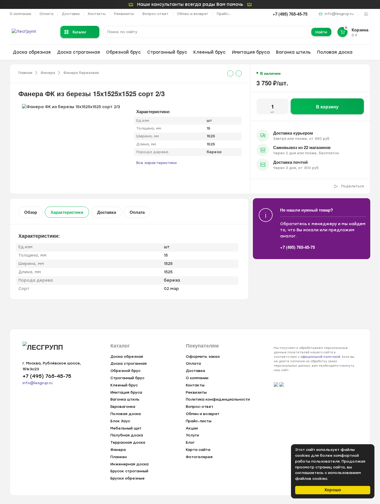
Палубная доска (126, 435)
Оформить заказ (203, 356)
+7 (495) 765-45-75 (290, 14)
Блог (190, 442)
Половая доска (334, 52)
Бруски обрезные (127, 478)
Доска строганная (78, 52)
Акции (192, 428)
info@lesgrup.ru (339, 14)
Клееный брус (209, 52)
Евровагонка (122, 406)
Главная (25, 73)
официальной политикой (320, 357)
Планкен (118, 457)
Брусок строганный (129, 471)
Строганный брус (167, 52)
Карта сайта (198, 450)
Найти (321, 32)
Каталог (79, 31)
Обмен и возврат (192, 14)
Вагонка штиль (293, 52)
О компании (20, 14)
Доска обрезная (32, 52)
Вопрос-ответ (155, 14)
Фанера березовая (81, 73)
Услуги (192, 435)
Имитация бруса (251, 52)
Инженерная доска (129, 464)
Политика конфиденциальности (218, 399)
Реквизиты (124, 14)
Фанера (48, 73)
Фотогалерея (199, 457)
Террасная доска (127, 442)
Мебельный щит (126, 428)
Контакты (97, 14)
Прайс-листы (229, 14)
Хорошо (332, 490)
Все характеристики (156, 163)
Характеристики (67, 212)
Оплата (46, 14)
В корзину (327, 106)
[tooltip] (230, 73)
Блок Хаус (120, 421)
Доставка (71, 14)
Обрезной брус (123, 52)
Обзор (30, 212)
